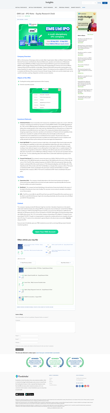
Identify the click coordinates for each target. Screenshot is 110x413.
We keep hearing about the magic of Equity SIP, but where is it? (85, 70)
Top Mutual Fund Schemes (81, 378)
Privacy (50, 383)
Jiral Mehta (80, 42)
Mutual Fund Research (35, 7)
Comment (18, 320)
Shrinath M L (81, 73)
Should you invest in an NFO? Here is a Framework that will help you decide (84, 59)
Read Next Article (65, 262)
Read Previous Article (27, 262)
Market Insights (75, 7)
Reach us (51, 381)
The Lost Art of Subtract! (83, 64)
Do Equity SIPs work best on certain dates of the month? (84, 97)
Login (105, 2)
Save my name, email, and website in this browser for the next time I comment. (35, 346)
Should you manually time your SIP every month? (85, 77)
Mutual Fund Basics (21, 7)
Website (17, 342)
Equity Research (48, 7)
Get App (99, 2)
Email (17, 339)
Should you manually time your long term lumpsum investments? (85, 40)
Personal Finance (64, 7)
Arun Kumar (80, 66)
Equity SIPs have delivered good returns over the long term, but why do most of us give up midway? (84, 83)
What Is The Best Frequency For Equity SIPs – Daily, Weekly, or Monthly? (85, 91)
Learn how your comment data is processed (47, 352)
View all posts (90, 34)
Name (17, 335)
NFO (56, 7)
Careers (50, 378)
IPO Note (26, 19)
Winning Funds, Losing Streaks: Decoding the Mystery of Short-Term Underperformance (85, 47)
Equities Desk (27, 16)
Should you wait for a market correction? (84, 53)
